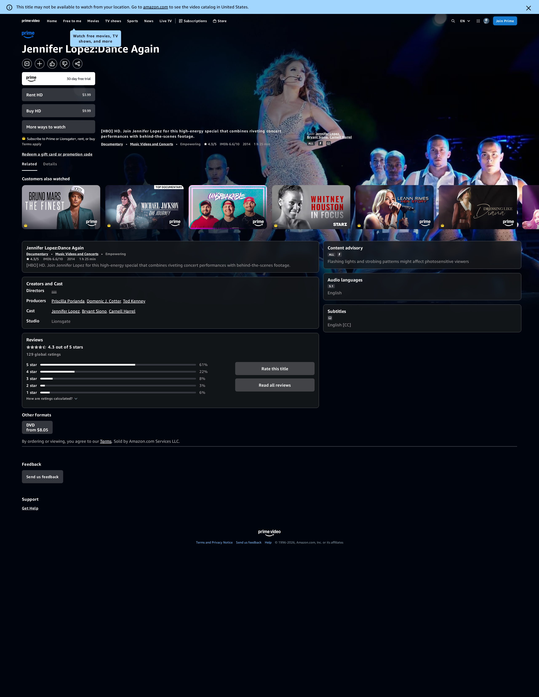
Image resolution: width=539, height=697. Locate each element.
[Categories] (478, 21)
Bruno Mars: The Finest (61, 207)
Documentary (112, 144)
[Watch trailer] (27, 64)
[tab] (29, 164)
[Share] (77, 64)
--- (54, 290)
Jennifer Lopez (327, 134)
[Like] (52, 64)
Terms (106, 441)
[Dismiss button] (528, 8)
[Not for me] (65, 64)
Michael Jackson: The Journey (144, 207)
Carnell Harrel (341, 137)
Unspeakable (228, 207)
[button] (51, 398)
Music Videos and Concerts (151, 144)
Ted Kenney (134, 301)
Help (268, 542)
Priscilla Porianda (68, 301)
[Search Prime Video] (453, 21)
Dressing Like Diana (478, 207)
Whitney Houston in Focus (311, 207)
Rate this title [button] (274, 368)
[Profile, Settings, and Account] (486, 21)
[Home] (31, 21)
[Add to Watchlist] (40, 64)
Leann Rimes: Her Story (394, 207)
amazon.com (155, 6)
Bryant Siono (317, 137)
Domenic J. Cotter (104, 301)
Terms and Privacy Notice (214, 542)
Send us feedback (248, 542)
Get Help (30, 508)
